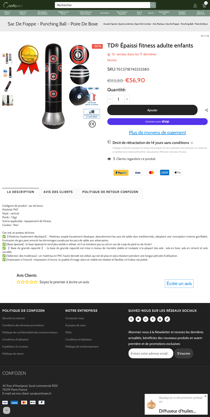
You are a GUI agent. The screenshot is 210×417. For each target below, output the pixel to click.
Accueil (106, 23)
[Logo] (12, 5)
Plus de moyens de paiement (157, 132)
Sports (114, 23)
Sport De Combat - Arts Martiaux (150, 23)
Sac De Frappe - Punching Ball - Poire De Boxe (187, 23)
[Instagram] (145, 319)
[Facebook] (131, 319)
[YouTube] (160, 319)
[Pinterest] (153, 319)
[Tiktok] (167, 319)
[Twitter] (138, 319)
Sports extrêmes (126, 23)
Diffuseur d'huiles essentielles (176, 411)
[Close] (205, 396)
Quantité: (116, 89)
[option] (59, 86)
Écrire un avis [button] (179, 283)
